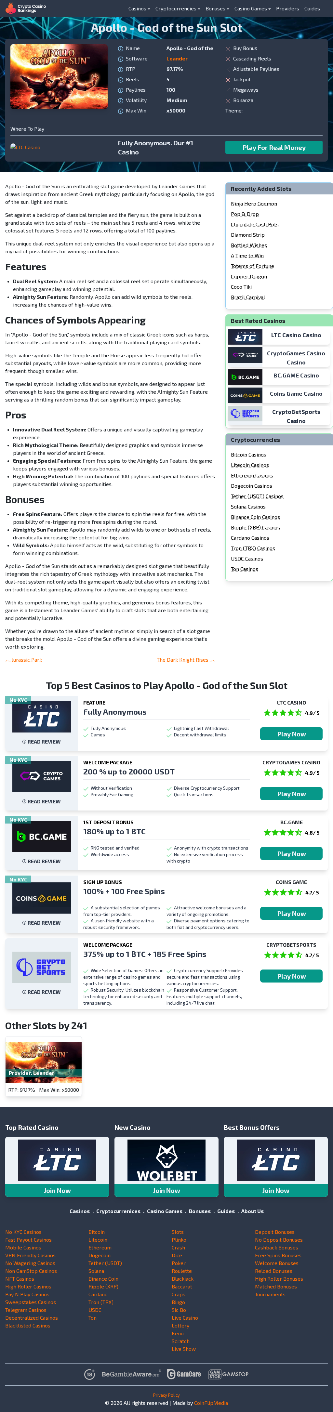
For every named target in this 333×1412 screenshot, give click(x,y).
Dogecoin (99, 1255)
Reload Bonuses (273, 1271)
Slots (178, 1232)
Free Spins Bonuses (278, 1255)
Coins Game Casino (296, 393)
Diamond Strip (248, 234)
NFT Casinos (19, 1278)
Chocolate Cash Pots (255, 224)
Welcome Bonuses (277, 1263)
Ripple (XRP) (103, 1286)
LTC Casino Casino (296, 334)
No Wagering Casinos (30, 1263)
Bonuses (215, 8)
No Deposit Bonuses (279, 1239)
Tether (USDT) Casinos (257, 496)
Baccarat (182, 1286)
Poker (179, 1263)
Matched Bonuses (276, 1286)
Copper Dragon (249, 276)
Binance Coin (103, 1278)
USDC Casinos (247, 558)
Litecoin (97, 1239)
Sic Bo (179, 1310)
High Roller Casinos (28, 1286)
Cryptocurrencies (175, 8)
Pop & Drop (245, 214)
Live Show (184, 1349)
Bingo (178, 1302)
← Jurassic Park (23, 659)
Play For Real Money (274, 147)
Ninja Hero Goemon (254, 203)
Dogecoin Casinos (251, 485)
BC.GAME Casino (296, 375)
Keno (178, 1333)
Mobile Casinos (23, 1247)
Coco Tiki (241, 287)
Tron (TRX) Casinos (253, 548)
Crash (178, 1247)
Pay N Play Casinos (27, 1294)
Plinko (179, 1239)
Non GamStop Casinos (31, 1271)
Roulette (182, 1271)
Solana (96, 1271)
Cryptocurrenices (118, 1211)
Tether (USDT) (105, 1263)
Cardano (98, 1294)
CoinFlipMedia (211, 1403)
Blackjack (182, 1278)
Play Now (291, 734)
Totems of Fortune (252, 266)
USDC (94, 1310)
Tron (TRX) (100, 1302)
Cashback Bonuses (276, 1247)
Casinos (137, 8)
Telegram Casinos (26, 1310)
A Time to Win (247, 255)
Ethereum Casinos (252, 475)
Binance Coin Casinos (255, 517)
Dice (177, 1255)
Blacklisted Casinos (27, 1325)
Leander (177, 58)
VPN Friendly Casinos (30, 1255)
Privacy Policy (166, 1395)
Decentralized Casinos (31, 1317)
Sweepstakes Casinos (30, 1302)
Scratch (181, 1341)
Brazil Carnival (248, 297)
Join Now (57, 1190)
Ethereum (100, 1247)
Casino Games (250, 8)
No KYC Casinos (23, 1232)
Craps (178, 1294)
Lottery (180, 1325)
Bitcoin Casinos (248, 454)
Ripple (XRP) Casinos (255, 527)
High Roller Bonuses (279, 1278)
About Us (252, 1211)
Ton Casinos (244, 569)
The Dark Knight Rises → (186, 659)
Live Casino (185, 1317)
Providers (287, 8)
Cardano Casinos (250, 537)
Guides (312, 8)
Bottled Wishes (249, 245)
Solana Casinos (248, 506)
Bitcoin (96, 1232)
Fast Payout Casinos (28, 1239)
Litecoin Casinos (250, 465)
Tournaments (270, 1294)
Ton (92, 1317)
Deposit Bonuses (275, 1232)
